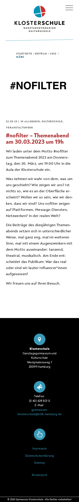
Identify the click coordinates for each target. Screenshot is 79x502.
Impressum (39, 448)
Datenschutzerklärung (39, 456)
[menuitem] (67, 7)
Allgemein (32, 121)
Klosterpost (39, 475)
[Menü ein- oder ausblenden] (67, 7)
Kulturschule (52, 121)
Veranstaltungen (19, 127)
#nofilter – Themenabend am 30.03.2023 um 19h (37, 139)
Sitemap (39, 463)
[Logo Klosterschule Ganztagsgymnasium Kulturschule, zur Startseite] (39, 17)
